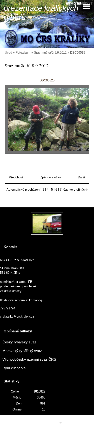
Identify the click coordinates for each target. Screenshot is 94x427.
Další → (83, 177)
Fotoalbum (23, 52)
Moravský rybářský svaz (22, 351)
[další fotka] (81, 121)
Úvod (8, 52)
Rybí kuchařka (14, 368)
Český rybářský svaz (19, 342)
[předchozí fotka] (12, 121)
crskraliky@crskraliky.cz (17, 316)
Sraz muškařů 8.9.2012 (50, 52)
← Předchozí (14, 177)
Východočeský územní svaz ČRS (29, 359)
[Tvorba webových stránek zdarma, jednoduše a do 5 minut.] (61, 422)
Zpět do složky (50, 177)
